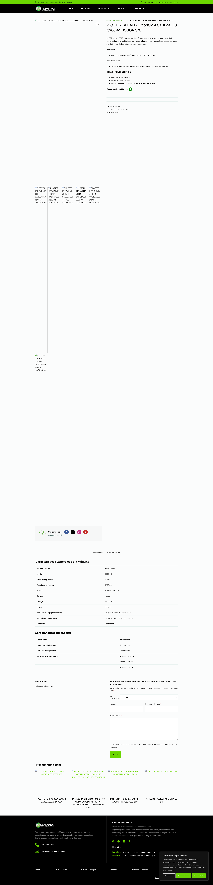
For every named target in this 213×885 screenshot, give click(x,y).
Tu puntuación (115, 697)
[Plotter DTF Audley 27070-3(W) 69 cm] (161, 782)
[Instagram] (118, 841)
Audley (116, 112)
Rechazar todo (183, 876)
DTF (118, 106)
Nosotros (85, 8)
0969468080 (67, 2)
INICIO (71, 8)
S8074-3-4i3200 (122, 109)
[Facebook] (113, 841)
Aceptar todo (199, 876)
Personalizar (169, 876)
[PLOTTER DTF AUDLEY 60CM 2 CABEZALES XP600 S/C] (51, 782)
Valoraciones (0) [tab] (113, 552)
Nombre (113, 704)
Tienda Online (138, 8)
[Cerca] (206, 853)
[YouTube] (124, 841)
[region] (184, 866)
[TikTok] (129, 841)
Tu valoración (116, 716)
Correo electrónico (153, 704)
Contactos (120, 8)
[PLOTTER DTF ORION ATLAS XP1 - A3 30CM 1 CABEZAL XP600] (124, 782)
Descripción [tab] (98, 552)
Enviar (115, 754)
